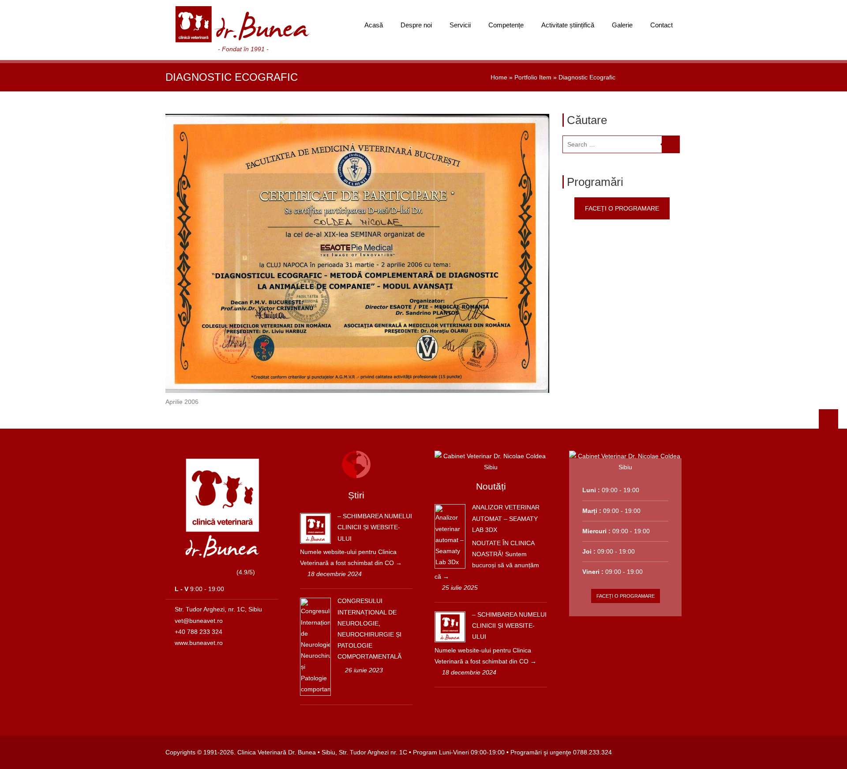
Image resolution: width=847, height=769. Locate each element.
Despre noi (416, 25)
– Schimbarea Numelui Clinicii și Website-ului (374, 527)
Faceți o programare (622, 208)
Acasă (373, 25)
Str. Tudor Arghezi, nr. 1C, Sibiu (218, 609)
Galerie (622, 25)
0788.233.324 (592, 752)
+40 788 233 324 (198, 631)
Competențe (506, 25)
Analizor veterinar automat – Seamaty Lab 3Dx (506, 518)
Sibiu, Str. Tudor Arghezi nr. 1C (364, 752)
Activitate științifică (567, 25)
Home (499, 77)
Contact (661, 25)
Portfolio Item (532, 77)
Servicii (460, 25)
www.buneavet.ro (199, 642)
